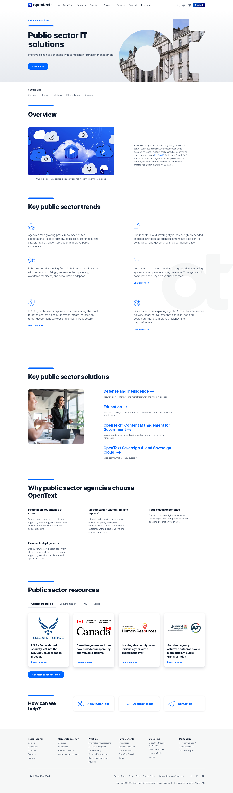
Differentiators (73, 95)
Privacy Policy (120, 776)
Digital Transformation (98, 758)
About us (62, 743)
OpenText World (126, 750)
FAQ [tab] (85, 603)
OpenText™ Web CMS (195, 783)
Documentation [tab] (67, 603)
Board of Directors (66, 750)
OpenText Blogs (143, 703)
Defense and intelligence (126, 391)
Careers (31, 743)
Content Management (98, 754)
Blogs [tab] (97, 603)
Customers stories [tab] (42, 603)
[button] (65, 5)
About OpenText (98, 703)
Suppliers (32, 758)
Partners (32, 754)
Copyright (120, 783)
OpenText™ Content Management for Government (137, 427)
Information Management (99, 743)
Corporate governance (68, 754)
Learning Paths (155, 753)
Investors (32, 750)
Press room (124, 743)
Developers (33, 747)
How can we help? (187, 743)
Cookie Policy (149, 776)
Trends (45, 95)
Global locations (186, 747)
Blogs (121, 758)
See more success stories (46, 674)
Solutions (57, 95)
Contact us (38, 66)
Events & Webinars (127, 747)
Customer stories (156, 749)
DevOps (92, 762)
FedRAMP (159, 155)
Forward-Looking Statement (171, 776)
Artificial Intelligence (97, 747)
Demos (152, 757)
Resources (90, 95)
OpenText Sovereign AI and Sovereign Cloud (137, 450)
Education (113, 407)
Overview (32, 95)
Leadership (63, 747)
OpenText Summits (127, 754)
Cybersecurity (94, 750)
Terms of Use (135, 776)
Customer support (187, 750)
